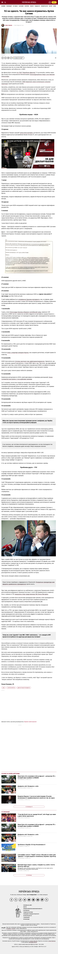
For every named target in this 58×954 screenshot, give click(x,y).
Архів (54, 6)
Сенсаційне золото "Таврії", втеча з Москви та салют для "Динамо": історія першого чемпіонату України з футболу (37, 855)
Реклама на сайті (27, 905)
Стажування (26, 917)
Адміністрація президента (23, 687)
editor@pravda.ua (33, 942)
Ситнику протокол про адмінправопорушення (30, 361)
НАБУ (3, 687)
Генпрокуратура (11, 687)
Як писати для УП (27, 915)
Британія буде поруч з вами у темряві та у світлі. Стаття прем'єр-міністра (36, 865)
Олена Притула (51, 941)
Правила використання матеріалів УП (32, 908)
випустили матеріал (26, 133)
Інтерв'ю (27, 6)
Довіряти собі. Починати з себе (28, 786)
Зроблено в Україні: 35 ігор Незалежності (31, 844)
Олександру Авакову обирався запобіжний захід (25, 312)
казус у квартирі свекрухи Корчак (18, 352)
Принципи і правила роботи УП (31, 913)
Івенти (32, 6)
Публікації (9, 6)
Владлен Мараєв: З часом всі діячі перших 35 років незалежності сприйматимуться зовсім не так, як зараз (36, 797)
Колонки (21, 6)
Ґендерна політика (28, 912)
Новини (3, 6)
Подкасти (37, 6)
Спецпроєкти (44, 6)
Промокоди (26, 919)
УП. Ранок (15, 6)
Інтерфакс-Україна (10, 928)
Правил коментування (30, 721)
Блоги (50, 6)
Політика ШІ (26, 910)
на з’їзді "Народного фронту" (26, 72)
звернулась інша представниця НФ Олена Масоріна (31, 594)
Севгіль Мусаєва (33, 941)
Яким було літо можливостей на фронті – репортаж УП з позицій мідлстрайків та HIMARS (36, 777)
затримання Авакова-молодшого (29, 299)
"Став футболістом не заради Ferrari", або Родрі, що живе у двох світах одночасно (37, 815)
